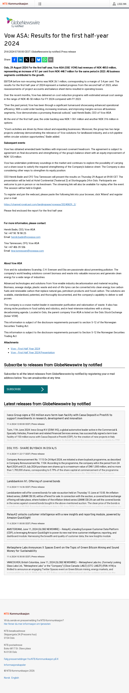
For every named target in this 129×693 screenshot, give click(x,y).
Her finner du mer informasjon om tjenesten (27, 624)
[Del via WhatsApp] (44, 60)
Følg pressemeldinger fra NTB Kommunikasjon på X (31, 659)
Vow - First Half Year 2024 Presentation (33, 352)
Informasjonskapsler (15, 665)
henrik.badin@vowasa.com (25, 237)
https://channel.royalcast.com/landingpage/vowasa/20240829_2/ (40, 204)
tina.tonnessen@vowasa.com (27, 250)
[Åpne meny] (40, 4)
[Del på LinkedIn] (20, 60)
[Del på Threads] (32, 60)
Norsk (7, 677)
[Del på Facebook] (14, 60)
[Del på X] (26, 60)
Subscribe (14, 389)
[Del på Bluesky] (38, 60)
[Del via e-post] (50, 60)
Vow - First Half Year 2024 (25, 348)
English (15, 677)
